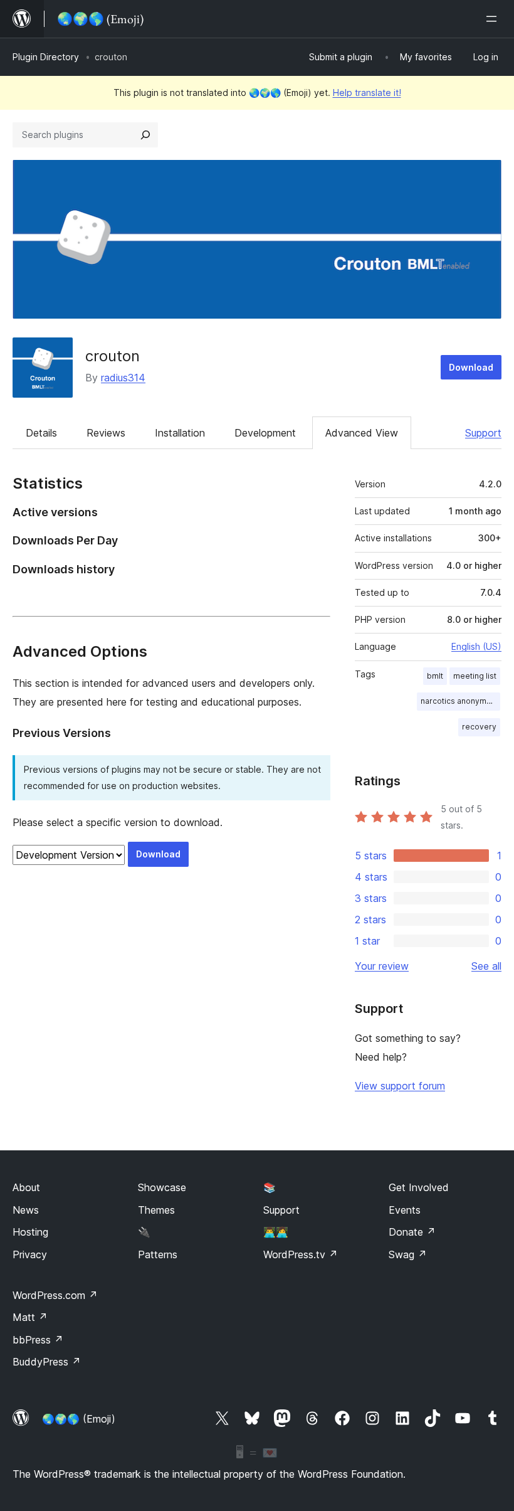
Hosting (30, 1232)
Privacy (30, 1254)
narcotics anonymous (460, 701)
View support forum (400, 1085)
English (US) (476, 646)
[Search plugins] (145, 134)
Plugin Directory (46, 56)
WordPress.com (55, 1295)
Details (41, 433)
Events (405, 1210)
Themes (156, 1210)
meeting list (474, 676)
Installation (180, 433)
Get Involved (419, 1187)
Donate (412, 1232)
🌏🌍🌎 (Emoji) (78, 1419)
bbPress (38, 1339)
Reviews (106, 433)
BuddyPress (47, 1361)
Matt (30, 1317)
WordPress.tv (300, 1254)
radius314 (123, 377)
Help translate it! (367, 92)
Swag (408, 1254)
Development (265, 433)
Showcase (162, 1187)
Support (483, 433)
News (26, 1210)
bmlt (435, 676)
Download (471, 367)
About (26, 1187)
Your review (382, 966)
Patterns (157, 1254)
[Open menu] (494, 19)
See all (486, 966)
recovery (479, 726)
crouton (112, 356)
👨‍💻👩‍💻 (275, 1232)
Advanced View (361, 433)
